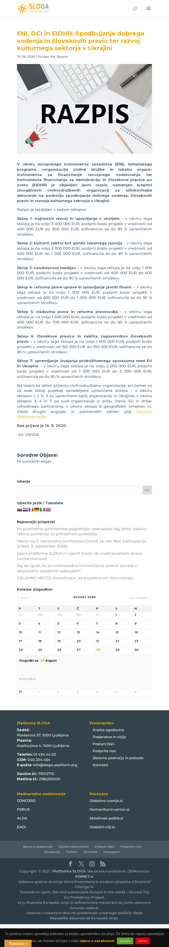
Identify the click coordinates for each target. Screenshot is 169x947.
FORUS (23, 809)
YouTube (90, 852)
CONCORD (26, 801)
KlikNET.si (84, 876)
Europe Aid (46, 57)
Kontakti (100, 765)
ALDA (22, 818)
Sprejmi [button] (125, 941)
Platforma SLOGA (69, 871)
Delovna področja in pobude (118, 758)
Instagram (111, 852)
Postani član (104, 744)
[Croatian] (25, 510)
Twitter (71, 852)
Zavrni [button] (142, 941)
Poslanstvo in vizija (109, 737)
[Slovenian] (19, 510)
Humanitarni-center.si (109, 809)
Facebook (52, 852)
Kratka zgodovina (108, 730)
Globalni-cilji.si (102, 827)
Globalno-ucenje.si (106, 801)
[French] (31, 510)
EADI (21, 827)
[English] (48, 510)
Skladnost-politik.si (106, 818)
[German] (36, 510)
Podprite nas (104, 751)
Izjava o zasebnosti (38, 847)
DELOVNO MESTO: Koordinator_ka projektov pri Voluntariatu (75, 578)
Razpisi (62, 57)
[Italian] (42, 510)
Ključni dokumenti (74, 847)
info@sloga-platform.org (55, 765)
